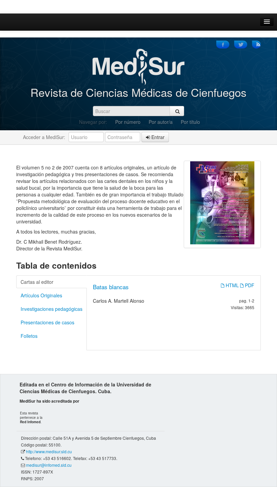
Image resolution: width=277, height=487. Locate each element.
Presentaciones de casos (47, 322)
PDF (249, 285)
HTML (232, 285)
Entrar (157, 137)
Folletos (29, 335)
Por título (190, 121)
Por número (128, 121)
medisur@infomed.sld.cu (49, 465)
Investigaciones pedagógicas (51, 308)
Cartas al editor (37, 281)
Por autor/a (161, 121)
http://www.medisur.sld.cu (49, 451)
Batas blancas (111, 286)
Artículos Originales (41, 295)
